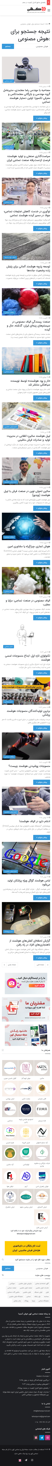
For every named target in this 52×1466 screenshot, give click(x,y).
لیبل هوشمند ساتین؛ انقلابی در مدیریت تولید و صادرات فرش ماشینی (28, 438)
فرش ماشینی (27, 1292)
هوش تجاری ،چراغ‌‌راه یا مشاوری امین (29, 546)
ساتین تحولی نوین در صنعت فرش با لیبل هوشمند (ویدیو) (27, 493)
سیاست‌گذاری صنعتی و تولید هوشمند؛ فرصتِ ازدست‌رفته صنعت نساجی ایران (28, 158)
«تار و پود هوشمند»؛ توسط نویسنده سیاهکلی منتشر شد (30, 383)
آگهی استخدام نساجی (42, 1283)
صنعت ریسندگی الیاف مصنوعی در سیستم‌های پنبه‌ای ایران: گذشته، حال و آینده (28, 326)
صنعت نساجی (11, 1288)
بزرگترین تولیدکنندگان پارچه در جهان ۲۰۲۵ (34, 1380)
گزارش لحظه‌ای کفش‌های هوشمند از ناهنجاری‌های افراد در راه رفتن (30, 943)
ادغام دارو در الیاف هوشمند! (34, 821)
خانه (47, 24)
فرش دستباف (38, 1292)
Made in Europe (42, 1376)
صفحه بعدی (12, 964)
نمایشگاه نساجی (43, 1301)
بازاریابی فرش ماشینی (25, 1283)
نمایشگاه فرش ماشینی (16, 1296)
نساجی (28, 1296)
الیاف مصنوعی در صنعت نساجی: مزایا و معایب (28, 602)
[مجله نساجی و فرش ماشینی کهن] (35, 10)
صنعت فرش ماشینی (26, 1288)
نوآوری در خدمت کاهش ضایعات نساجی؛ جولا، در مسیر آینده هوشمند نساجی (27, 213)
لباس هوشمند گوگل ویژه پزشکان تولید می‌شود (28, 882)
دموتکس (12, 1283)
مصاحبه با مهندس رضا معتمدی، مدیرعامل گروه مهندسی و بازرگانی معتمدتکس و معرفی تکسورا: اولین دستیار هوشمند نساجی (26, 96)
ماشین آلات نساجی (13, 1292)
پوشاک (26, 1301)
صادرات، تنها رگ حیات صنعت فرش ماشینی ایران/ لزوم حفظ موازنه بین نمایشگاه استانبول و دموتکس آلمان (26, 1393)
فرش (47, 1292)
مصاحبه (46, 1296)
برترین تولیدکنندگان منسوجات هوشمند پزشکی (28, 713)
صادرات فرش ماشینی (42, 1288)
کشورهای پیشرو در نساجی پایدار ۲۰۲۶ (35, 1384)
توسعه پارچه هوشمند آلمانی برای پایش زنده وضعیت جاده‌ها (28, 268)
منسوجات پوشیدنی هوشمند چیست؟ (29, 766)
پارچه (33, 1301)
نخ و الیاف (37, 1296)
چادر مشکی (17, 1301)
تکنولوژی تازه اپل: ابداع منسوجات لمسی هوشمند (27, 658)
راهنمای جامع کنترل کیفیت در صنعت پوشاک (31, 2)
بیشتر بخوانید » (41, 118)
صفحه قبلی (40, 964)
